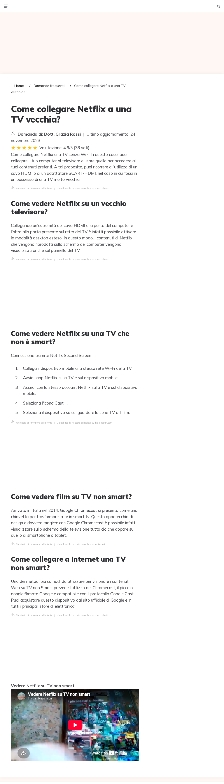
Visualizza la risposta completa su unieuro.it (81, 544)
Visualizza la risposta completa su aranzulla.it (82, 188)
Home (19, 85)
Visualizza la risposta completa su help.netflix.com (84, 422)
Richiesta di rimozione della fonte (33, 188)
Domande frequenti (49, 85)
